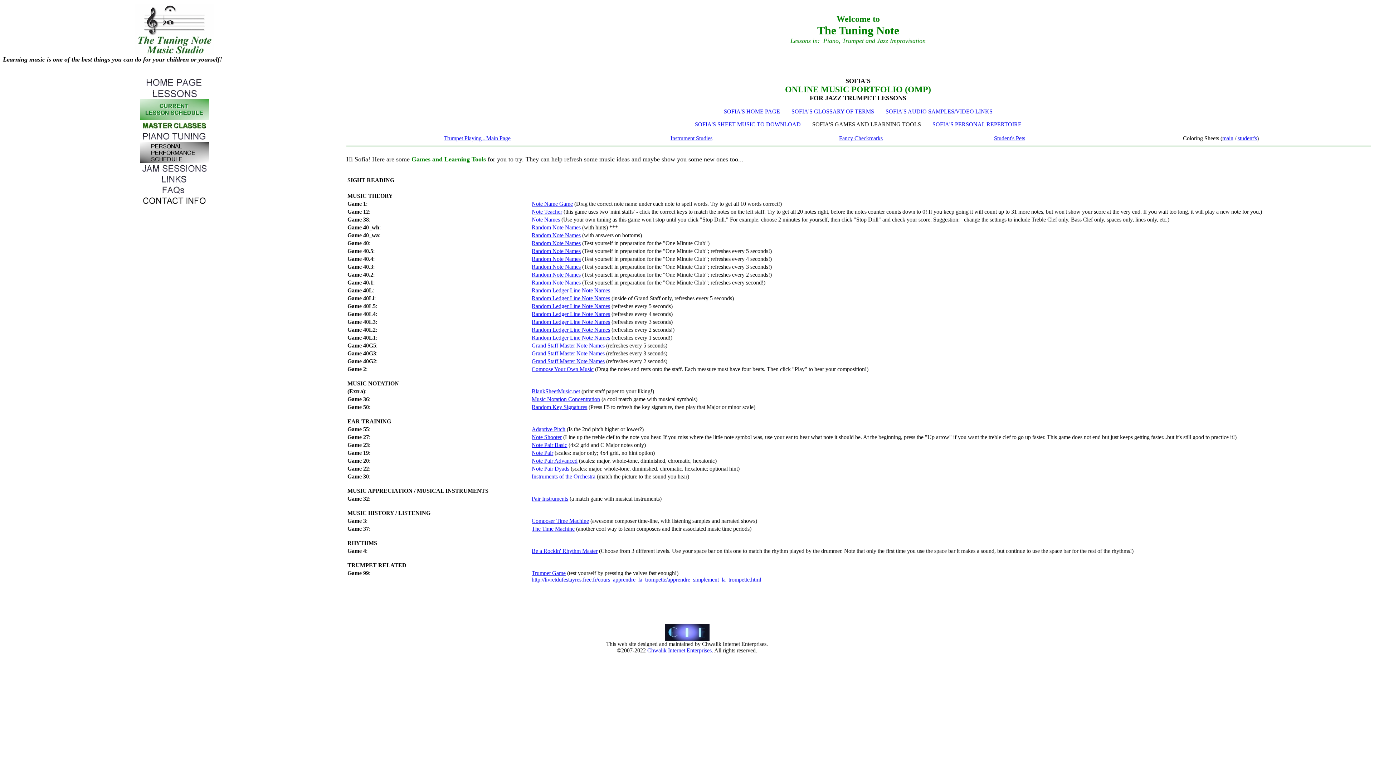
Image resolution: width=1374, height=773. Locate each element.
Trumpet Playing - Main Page (477, 138)
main (1227, 138)
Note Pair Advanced (555, 461)
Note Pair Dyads (550, 469)
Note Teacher (547, 212)
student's (1247, 138)
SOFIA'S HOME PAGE (752, 111)
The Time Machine (553, 529)
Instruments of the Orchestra (563, 476)
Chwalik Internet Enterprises (679, 650)
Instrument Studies (691, 138)
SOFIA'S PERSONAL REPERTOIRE (977, 124)
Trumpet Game (549, 573)
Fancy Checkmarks (861, 138)
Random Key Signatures (559, 407)
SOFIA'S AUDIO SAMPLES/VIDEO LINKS (939, 111)
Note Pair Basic (549, 445)
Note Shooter (547, 437)
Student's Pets (1009, 138)
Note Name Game (552, 204)
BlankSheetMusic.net (556, 391)
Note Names (546, 220)
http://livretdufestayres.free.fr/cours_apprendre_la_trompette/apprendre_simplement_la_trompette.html (646, 580)
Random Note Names (556, 227)
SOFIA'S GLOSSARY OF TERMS (832, 111)
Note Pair (542, 453)
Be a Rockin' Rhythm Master (565, 551)
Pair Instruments (550, 499)
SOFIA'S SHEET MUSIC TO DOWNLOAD (748, 124)
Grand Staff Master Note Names (568, 345)
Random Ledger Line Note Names (571, 290)
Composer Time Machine (560, 521)
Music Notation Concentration (566, 399)
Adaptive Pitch (548, 429)
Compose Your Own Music (563, 369)
